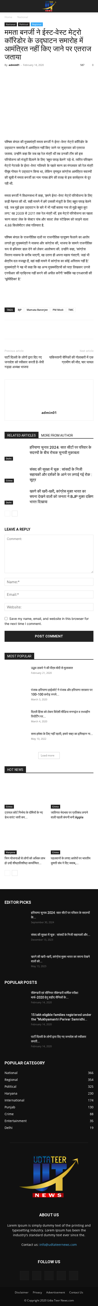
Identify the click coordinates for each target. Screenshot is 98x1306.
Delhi (9, 458)
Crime (9, 480)
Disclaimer (21, 1292)
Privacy (37, 1292)
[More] (76, 75)
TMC (71, 309)
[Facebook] (23, 75)
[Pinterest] (44, 75)
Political (23, 24)
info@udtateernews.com (58, 1244)
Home (8, 17)
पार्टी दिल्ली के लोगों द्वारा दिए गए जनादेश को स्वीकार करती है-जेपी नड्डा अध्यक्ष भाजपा (24, 362)
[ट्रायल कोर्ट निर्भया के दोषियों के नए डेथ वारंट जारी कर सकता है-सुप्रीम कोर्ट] (26, 794)
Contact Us (76, 1292)
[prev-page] (7, 513)
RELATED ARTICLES (21, 435)
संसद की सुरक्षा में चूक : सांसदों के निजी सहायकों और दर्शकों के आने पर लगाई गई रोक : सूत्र (61, 474)
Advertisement (55, 1292)
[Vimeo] (49, 1275)
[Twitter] (34, 75)
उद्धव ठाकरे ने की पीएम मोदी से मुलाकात (52, 668)
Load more (47, 755)
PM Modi (58, 309)
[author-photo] (49, 406)
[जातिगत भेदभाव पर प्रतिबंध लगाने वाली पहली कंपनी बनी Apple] (72, 794)
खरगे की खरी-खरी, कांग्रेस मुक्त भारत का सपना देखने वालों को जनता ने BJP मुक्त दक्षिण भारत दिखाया (61, 496)
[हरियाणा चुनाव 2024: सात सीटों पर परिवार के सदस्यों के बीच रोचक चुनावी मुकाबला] (16, 453)
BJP (20, 309)
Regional (36, 24)
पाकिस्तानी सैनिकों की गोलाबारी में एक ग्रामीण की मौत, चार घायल (71, 359)
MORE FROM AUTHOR (57, 435)
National (22, 17)
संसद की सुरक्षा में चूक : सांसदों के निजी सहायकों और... (60, 934)
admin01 (14, 65)
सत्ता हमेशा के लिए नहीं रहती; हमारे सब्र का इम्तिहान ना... (62, 734)
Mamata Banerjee (37, 309)
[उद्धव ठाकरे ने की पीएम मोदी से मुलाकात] (16, 674)
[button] (7, 6)
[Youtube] (73, 1275)
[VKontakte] (61, 1275)
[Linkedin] (65, 75)
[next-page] (15, 513)
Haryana (10, 852)
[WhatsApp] (54, 75)
